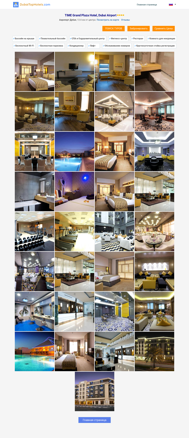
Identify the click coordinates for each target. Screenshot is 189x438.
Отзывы (125, 20)
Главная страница (147, 4)
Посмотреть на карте (108, 20)
